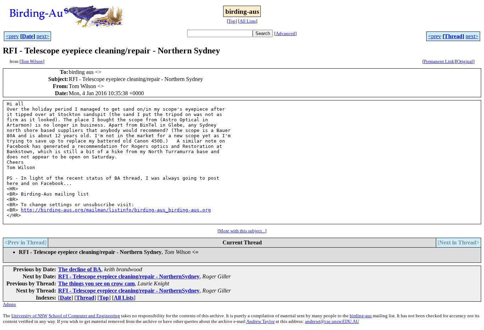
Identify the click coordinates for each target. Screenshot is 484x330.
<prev (12, 36)
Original (465, 61)
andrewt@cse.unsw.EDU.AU (332, 321)
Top (232, 21)
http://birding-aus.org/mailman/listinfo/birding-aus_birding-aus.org (116, 210)
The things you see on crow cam (96, 283)
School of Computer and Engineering (84, 315)
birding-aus (361, 315)
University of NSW (29, 315)
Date (27, 36)
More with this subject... (242, 230)
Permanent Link (439, 61)
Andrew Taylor (260, 321)
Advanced (285, 33)
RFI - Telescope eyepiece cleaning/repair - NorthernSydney (128, 276)
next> (42, 36)
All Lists (248, 21)
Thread (453, 36)
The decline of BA (79, 269)
